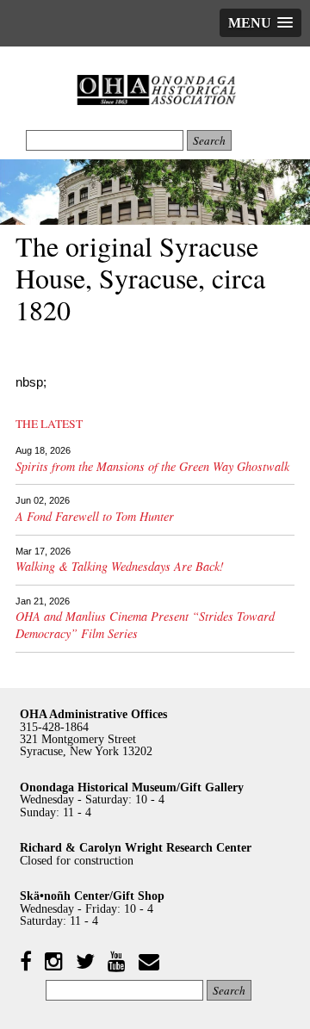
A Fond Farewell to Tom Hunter (95, 516)
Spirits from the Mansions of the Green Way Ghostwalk (152, 466)
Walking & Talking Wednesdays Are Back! (120, 566)
